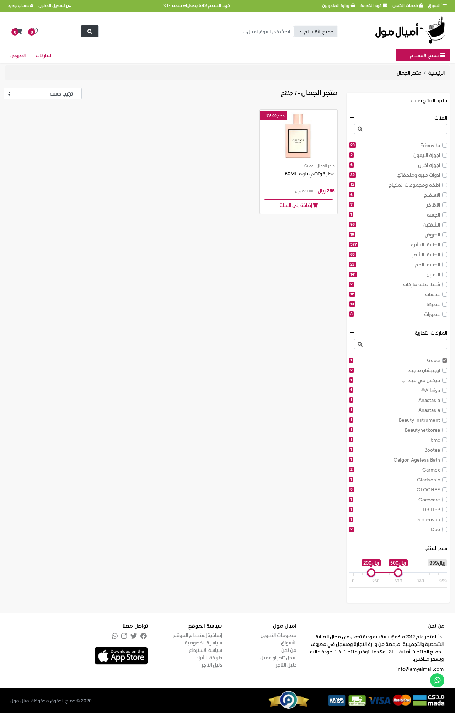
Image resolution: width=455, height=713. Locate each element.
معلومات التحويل (278, 635)
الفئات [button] (440, 118)
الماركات (44, 55)
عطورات (395, 314)
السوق (434, 5)
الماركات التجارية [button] (431, 333)
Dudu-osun (395, 519)
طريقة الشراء (209, 657)
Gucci (395, 360)
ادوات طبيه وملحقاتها (395, 175)
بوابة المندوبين (336, 5)
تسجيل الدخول (52, 5)
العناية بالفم (395, 264)
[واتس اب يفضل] (437, 680)
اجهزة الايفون (395, 155)
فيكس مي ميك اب (395, 380)
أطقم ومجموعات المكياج (395, 185)
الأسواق (288, 642)
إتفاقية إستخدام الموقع (197, 635)
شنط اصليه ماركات (395, 284)
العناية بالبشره (395, 244)
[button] (18, 31)
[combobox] (316, 31)
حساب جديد (19, 5)
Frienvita (395, 145)
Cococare (395, 499)
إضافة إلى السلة (296, 205)
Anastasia (395, 400)
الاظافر (395, 205)
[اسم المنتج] (298, 135)
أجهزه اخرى (395, 165)
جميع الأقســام (425, 55)
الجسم (395, 215)
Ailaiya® (395, 390)
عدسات (395, 294)
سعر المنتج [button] (436, 548)
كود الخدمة (371, 5)
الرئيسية (436, 73)
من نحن (288, 650)
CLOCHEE (395, 489)
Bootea (395, 450)
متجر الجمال (409, 73)
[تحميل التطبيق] (121, 655)
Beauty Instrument (395, 420)
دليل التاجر (286, 665)
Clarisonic (395, 480)
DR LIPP (395, 509)
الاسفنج (395, 195)
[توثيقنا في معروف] (297, 699)
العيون (395, 274)
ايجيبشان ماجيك (395, 370)
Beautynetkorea (395, 430)
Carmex (395, 470)
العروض (18, 55)
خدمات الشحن (405, 5)
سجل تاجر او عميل (278, 657)
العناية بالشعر (395, 254)
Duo (395, 529)
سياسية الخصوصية (203, 642)
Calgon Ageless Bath (395, 460)
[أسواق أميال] (410, 30)
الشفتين (395, 225)
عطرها (395, 304)
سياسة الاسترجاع (205, 650)
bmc (395, 440)
